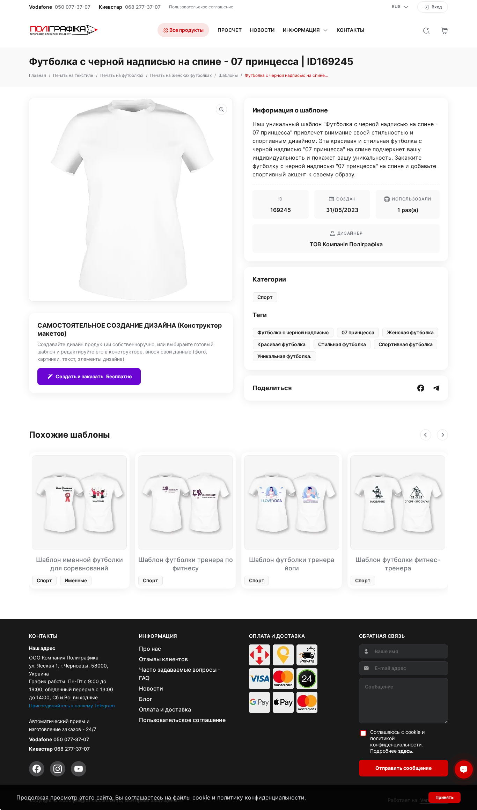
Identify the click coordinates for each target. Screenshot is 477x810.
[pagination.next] (442, 434)
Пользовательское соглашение (201, 6)
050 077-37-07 (72, 7)
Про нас (150, 648)
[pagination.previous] (425, 434)
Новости (262, 30)
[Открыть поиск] (426, 30)
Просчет (230, 30)
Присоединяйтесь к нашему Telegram (72, 705)
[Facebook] (36, 768)
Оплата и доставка (165, 709)
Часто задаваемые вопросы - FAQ (179, 673)
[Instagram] (57, 768)
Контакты (350, 30)
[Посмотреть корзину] (444, 30)
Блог (145, 698)
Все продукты (186, 30)
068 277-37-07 (143, 7)
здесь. (405, 751)
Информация (301, 30)
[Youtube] (78, 768)
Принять (444, 797)
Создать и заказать (94, 376)
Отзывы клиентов (163, 659)
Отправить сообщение (403, 768)
